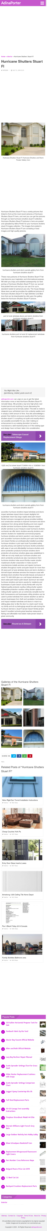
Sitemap (4, 1216)
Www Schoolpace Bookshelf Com (19, 1143)
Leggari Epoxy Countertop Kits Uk (19, 1091)
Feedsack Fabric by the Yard (17, 1031)
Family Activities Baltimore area (14, 957)
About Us (37, 1216)
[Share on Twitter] (13, 756)
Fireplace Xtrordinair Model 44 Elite (20, 1117)
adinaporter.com (7, 399)
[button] (42, 3)
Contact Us (11, 1216)
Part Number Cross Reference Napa (20, 1160)
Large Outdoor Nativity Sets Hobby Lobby (22, 1134)
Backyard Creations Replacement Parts (21, 1186)
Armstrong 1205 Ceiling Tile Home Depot (18, 894)
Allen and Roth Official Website (18, 1048)
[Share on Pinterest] (29, 756)
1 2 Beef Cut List (12, 1177)
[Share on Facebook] (19, 756)
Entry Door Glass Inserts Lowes (14, 863)
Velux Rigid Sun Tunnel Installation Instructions (20, 800)
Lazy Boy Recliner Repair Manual (19, 1057)
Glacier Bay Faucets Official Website (20, 1040)
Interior (5, 70)
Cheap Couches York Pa (11, 831)
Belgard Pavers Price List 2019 (18, 1169)
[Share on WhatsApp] (24, 756)
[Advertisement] (23, 31)
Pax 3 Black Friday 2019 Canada (14, 926)
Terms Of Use (28, 1216)
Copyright (20, 1216)
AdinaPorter (11, 3)
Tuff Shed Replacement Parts (17, 1100)
